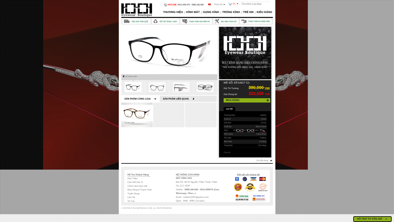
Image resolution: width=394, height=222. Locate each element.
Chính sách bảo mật (137, 186)
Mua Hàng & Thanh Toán (139, 189)
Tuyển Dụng (133, 193)
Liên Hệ (131, 197)
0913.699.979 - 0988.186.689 (186, 5)
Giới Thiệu (132, 178)
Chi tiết (229, 109)
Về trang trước (131, 76)
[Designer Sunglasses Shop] (136, 9)
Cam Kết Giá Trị (135, 182)
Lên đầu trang (262, 160)
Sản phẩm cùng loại (137, 98)
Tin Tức (131, 201)
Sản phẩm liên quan (176, 98)
